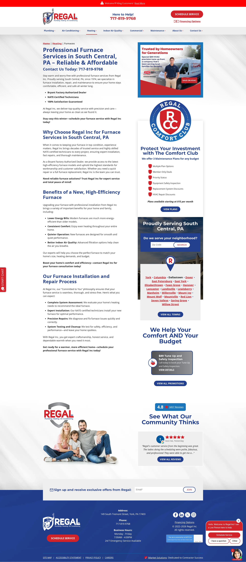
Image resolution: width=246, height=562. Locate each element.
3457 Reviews (176, 407)
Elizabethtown (154, 285)
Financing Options (190, 21)
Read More (140, 3)
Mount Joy (184, 292)
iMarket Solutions (157, 557)
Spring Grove (179, 300)
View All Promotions (170, 383)
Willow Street (170, 304)
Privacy (196, 541)
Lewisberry (185, 289)
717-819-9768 (123, 18)
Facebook (175, 514)
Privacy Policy (177, 539)
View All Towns (170, 314)
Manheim (153, 292)
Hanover (188, 285)
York (148, 277)
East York (180, 281)
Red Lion (186, 296)
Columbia (160, 277)
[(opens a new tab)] (170, 70)
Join (189, 489)
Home (46, 43)
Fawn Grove (173, 285)
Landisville (168, 289)
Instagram (193, 514)
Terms (200, 541)
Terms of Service (186, 539)
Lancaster (152, 289)
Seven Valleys (159, 300)
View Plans (170, 209)
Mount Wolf (154, 296)
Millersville (169, 292)
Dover (189, 277)
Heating (57, 43)
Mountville (171, 296)
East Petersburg (162, 281)
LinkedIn (181, 514)
